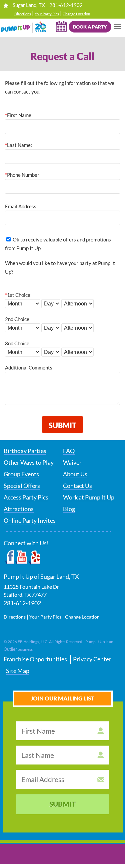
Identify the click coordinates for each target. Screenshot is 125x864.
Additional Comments (28, 367)
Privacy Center (92, 659)
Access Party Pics (26, 497)
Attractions (19, 508)
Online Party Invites (30, 520)
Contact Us (77, 485)
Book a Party (90, 27)
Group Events (21, 474)
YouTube (21, 557)
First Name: (19, 115)
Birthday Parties (25, 450)
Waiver (72, 462)
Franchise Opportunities (35, 659)
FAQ (69, 450)
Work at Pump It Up (88, 497)
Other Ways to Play (29, 462)
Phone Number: (23, 175)
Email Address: (21, 206)
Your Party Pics (47, 14)
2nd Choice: (18, 319)
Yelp (34, 557)
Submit (62, 804)
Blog (69, 508)
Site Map (17, 670)
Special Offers (22, 485)
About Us (75, 474)
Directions (22, 14)
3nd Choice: (18, 343)
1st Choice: (18, 295)
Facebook (9, 557)
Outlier (10, 649)
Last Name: (18, 145)
